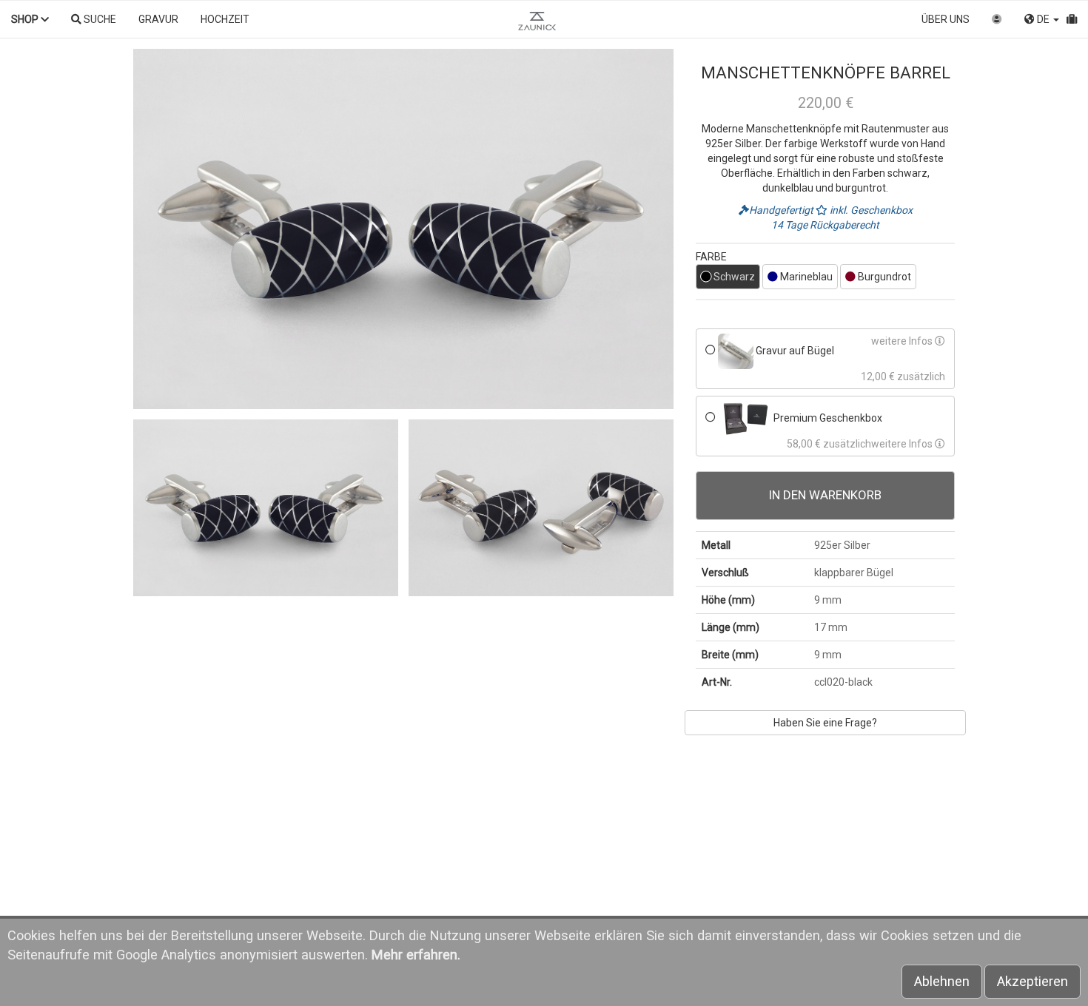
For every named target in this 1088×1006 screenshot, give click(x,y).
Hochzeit (225, 19)
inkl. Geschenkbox (870, 210)
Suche (98, 19)
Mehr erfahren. (416, 954)
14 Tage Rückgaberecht (825, 225)
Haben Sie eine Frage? (825, 723)
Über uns (945, 19)
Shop (26, 19)
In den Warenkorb (825, 494)
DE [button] (1043, 19)
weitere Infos (903, 341)
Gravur (158, 19)
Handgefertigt (782, 210)
